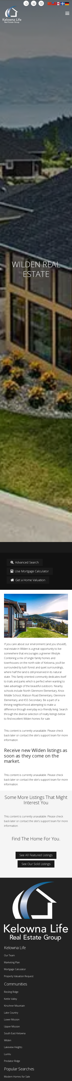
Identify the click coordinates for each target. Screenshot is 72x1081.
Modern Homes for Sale (17, 1076)
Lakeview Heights (13, 1047)
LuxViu (7, 1054)
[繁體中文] (54, 3)
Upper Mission (12, 1026)
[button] (67, 13)
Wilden (7, 1040)
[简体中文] (50, 3)
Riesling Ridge (11, 991)
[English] (58, 3)
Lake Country (11, 1012)
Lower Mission (11, 1019)
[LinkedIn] (33, 3)
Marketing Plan (12, 962)
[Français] (63, 3)
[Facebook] (26, 3)
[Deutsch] (67, 3)
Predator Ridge (12, 1061)
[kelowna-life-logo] (12, 14)
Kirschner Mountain (14, 1005)
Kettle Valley (10, 998)
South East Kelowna (14, 1033)
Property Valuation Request (18, 976)
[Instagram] (41, 3)
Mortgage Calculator (15, 969)
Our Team (9, 955)
